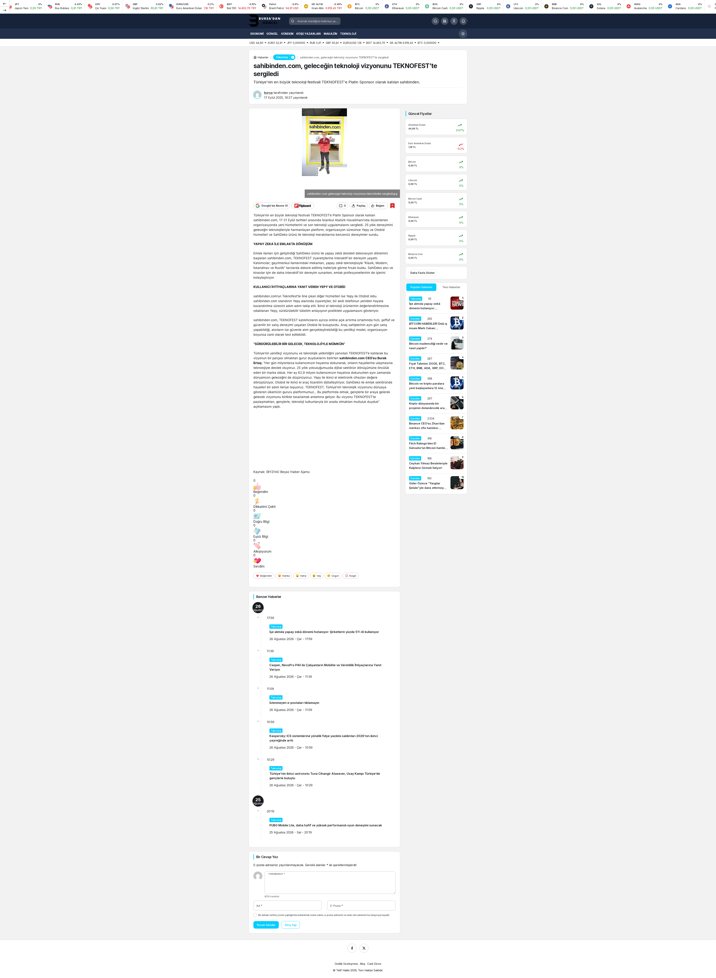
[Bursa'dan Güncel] (267, 21)
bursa (268, 93)
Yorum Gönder (266, 925)
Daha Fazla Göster (422, 272)
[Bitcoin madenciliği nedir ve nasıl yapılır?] (436, 343)
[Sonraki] (4, 10)
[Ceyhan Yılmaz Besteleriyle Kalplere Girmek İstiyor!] (436, 463)
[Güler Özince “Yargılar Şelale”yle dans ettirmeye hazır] (436, 483)
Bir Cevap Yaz (267, 857)
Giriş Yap (291, 925)
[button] (444, 21)
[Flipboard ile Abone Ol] (302, 205)
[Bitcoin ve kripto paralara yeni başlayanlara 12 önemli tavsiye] (436, 383)
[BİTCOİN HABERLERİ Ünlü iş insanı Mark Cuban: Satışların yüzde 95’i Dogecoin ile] (436, 323)
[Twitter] (363, 948)
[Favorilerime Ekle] (392, 206)
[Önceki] (4, 3)
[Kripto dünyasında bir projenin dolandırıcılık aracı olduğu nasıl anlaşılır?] (436, 403)
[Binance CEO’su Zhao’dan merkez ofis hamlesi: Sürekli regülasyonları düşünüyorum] (436, 423)
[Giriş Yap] (454, 21)
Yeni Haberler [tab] (451, 287)
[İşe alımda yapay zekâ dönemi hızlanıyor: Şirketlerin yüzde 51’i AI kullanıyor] (436, 304)
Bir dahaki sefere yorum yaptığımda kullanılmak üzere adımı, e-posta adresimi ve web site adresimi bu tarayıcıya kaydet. (324, 915)
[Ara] (435, 21)
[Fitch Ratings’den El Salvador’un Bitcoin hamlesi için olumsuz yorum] (436, 443)
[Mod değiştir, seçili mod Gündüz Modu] (463, 34)
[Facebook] (352, 948)
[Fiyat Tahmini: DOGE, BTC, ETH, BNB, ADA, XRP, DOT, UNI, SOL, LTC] (436, 363)
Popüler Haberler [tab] (421, 287)
